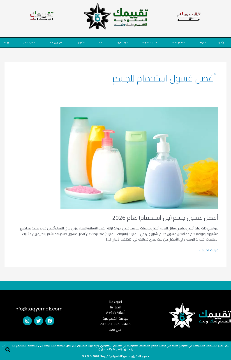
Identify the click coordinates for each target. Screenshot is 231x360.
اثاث (101, 42)
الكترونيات (80, 42)
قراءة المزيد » (208, 250)
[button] (8, 349)
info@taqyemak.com (38, 309)
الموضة (202, 42)
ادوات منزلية (122, 42)
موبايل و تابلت (55, 42)
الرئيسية (221, 42)
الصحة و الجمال (178, 42)
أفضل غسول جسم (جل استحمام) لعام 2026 (165, 217)
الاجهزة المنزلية (150, 42)
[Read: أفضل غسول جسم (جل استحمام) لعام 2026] (139, 157)
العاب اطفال (29, 42)
